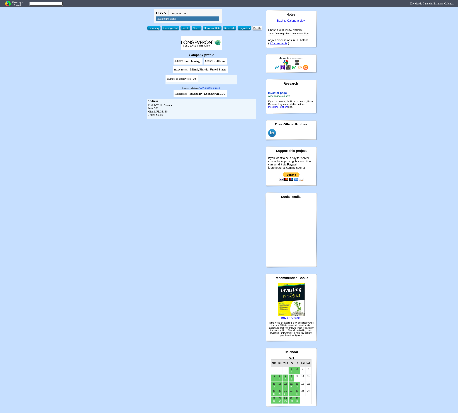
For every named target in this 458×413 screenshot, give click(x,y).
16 (297, 383)
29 (291, 398)
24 (302, 391)
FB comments (278, 43)
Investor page (277, 92)
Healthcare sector (166, 18)
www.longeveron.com (209, 88)
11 (308, 376)
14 (285, 383)
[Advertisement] (201, 146)
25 (308, 391)
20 (280, 391)
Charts (196, 28)
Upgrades (244, 28)
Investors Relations (278, 107)
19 (274, 391)
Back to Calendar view (291, 20)
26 (274, 398)
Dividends (229, 28)
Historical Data (212, 28)
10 (302, 376)
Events (185, 28)
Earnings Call (170, 28)
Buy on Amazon (291, 317)
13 (280, 383)
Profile (257, 28)
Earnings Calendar (443, 3)
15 (291, 383)
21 (285, 391)
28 (285, 398)
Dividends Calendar (421, 3)
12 (274, 383)
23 (297, 391)
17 (302, 383)
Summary (153, 28)
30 (297, 398)
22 (291, 391)
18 (308, 383)
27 (280, 398)
